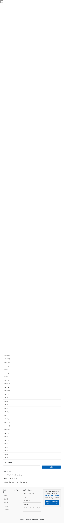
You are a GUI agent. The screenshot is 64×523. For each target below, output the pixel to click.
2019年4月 (7, 412)
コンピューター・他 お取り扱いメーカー (32, 508)
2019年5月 (7, 408)
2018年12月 (7, 422)
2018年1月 (7, 457)
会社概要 (6, 499)
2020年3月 (7, 380)
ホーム (5, 495)
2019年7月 (7, 401)
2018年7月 (7, 436)
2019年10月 (7, 390)
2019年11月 (7, 387)
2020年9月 (7, 366)
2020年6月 (7, 373)
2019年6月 (7, 405)
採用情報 (6, 502)
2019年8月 (7, 397)
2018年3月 (7, 450)
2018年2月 (7, 454)
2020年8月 (7, 369)
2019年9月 (7, 394)
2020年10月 (7, 362)
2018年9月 (7, 433)
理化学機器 (27, 500)
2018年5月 (7, 443)
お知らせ (6, 509)
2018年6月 (7, 440)
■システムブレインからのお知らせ (13, 475)
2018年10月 (7, 429)
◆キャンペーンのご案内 (10, 478)
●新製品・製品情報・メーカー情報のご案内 (15, 482)
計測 (25, 497)
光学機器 (26, 504)
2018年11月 (7, 426)
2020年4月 (7, 376)
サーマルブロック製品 (30, 493)
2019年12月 (7, 383)
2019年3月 (7, 415)
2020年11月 (7, 359)
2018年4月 (7, 447)
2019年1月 (7, 419)
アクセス (6, 506)
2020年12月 (7, 355)
